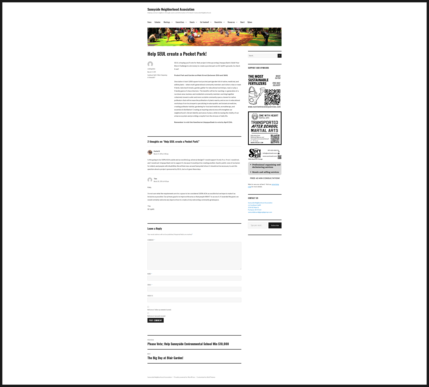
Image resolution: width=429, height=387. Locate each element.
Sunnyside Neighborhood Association (170, 9)
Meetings (167, 22)
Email (149, 285)
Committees (180, 22)
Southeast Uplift (152, 75)
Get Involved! (204, 22)
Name (149, 274)
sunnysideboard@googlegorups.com (260, 212)
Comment (151, 240)
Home (149, 22)
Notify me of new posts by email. (156, 316)
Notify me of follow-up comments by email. (159, 310)
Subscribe (275, 225)
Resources (231, 22)
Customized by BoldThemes (206, 377)
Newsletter (218, 22)
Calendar (158, 22)
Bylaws (250, 22)
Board (242, 22)
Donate (192, 22)
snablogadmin (151, 69)
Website (150, 296)
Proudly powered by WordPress (184, 377)
